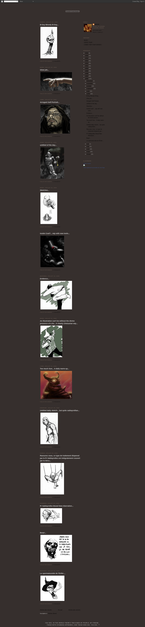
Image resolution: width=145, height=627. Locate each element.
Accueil (60, 610)
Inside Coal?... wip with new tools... (55, 233)
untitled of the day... (48, 145)
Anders (97, 24)
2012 (87, 63)
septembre (90, 88)
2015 (87, 55)
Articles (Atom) (52, 613)
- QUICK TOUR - (88, 42)
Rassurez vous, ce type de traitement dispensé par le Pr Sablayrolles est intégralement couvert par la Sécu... (60, 458)
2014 (87, 58)
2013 (87, 61)
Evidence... (44, 279)
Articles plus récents (46, 610)
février (89, 154)
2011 (87, 66)
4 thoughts (56, 136)
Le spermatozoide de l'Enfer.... (52, 573)
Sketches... (44, 190)
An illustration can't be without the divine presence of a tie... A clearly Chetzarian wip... (59, 322)
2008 (87, 73)
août (88, 91)
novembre (90, 83)
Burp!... (43, 533)
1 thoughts (56, 312)
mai (88, 146)
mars (88, 151)
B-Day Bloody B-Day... (49, 25)
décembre (90, 81)
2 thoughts (56, 497)
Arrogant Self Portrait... (49, 102)
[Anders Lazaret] (84, 165)
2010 (87, 68)
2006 (87, 78)
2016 (87, 53)
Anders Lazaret (87, 163)
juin (88, 144)
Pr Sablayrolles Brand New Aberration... (56, 506)
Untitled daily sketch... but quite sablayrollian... (60, 410)
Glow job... (44, 70)
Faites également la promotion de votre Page (94, 167)
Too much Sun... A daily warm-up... (54, 369)
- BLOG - (85, 40)
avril (88, 149)
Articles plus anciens (74, 610)
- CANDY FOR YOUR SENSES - (92, 44)
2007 (87, 76)
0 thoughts (56, 61)
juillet (88, 93)
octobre (89, 86)
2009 (87, 71)
